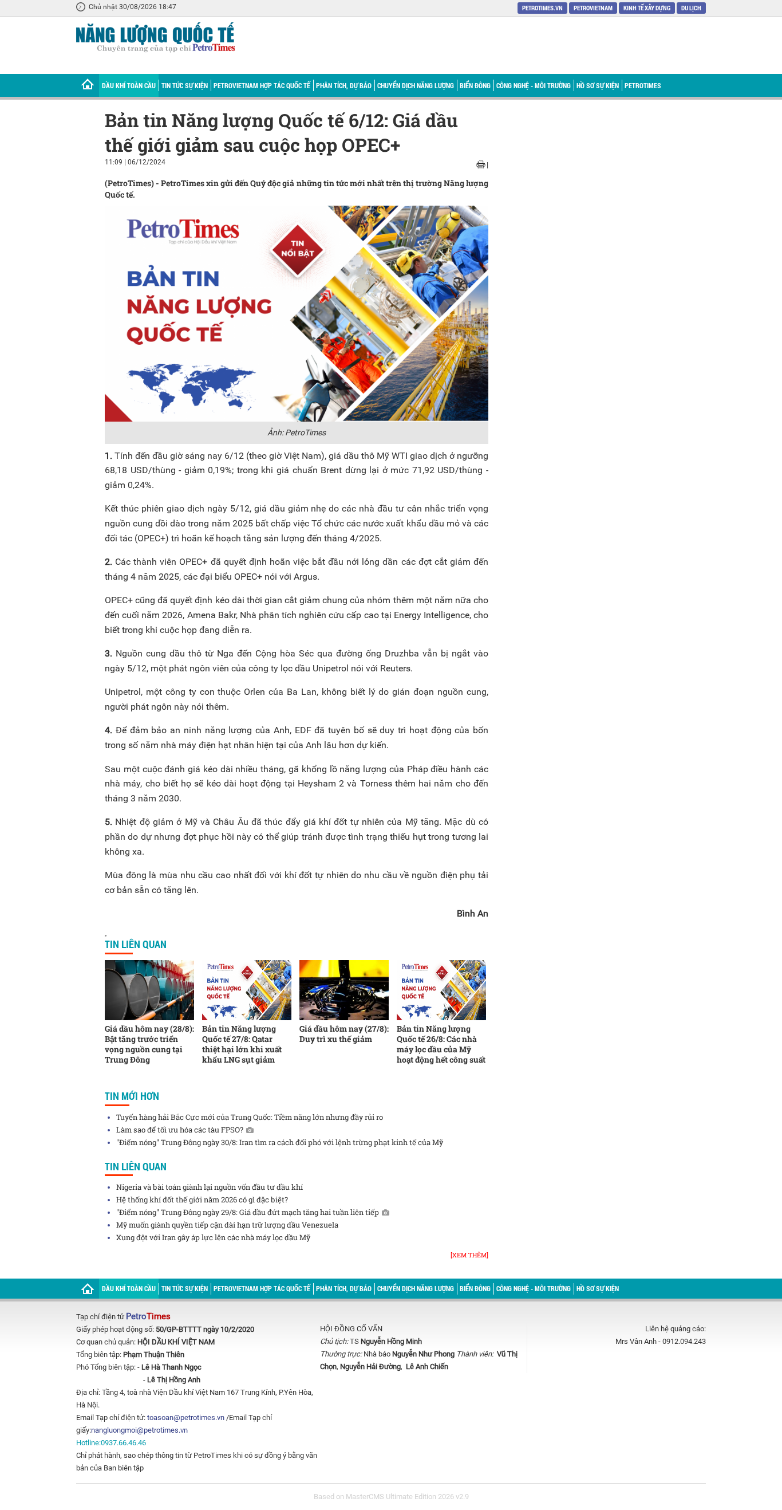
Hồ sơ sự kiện (597, 85)
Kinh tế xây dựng (646, 7)
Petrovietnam (593, 7)
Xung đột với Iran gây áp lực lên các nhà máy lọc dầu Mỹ (213, 1237)
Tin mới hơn (132, 1096)
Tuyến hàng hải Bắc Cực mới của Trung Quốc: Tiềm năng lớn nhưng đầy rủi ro (249, 1117)
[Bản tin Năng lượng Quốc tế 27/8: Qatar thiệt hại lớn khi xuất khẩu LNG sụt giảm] (246, 990)
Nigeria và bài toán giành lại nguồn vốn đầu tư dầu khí (209, 1187)
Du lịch (691, 7)
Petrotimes (643, 85)
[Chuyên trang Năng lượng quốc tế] (155, 38)
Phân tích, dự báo (344, 85)
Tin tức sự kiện (184, 85)
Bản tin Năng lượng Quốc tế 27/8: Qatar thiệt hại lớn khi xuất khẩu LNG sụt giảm (242, 1044)
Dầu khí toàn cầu (129, 85)
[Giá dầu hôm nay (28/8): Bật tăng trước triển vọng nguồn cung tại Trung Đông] (149, 990)
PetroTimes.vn (542, 7)
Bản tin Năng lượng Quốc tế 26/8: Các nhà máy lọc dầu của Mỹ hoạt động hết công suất (441, 1044)
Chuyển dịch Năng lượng (415, 85)
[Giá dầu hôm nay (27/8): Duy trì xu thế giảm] (344, 990)
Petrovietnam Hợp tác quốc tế (262, 85)
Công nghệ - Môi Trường (533, 85)
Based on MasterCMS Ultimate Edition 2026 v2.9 (391, 1496)
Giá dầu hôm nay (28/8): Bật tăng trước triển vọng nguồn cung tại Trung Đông (149, 1044)
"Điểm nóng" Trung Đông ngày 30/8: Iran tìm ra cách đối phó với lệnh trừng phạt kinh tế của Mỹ (279, 1142)
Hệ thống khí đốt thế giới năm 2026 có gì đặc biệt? (202, 1199)
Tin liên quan (136, 944)
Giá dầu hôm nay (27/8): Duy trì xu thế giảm (344, 1033)
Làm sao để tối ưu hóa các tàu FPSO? (179, 1129)
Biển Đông (475, 85)
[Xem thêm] (469, 1255)
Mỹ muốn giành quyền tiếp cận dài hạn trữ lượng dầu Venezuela (227, 1225)
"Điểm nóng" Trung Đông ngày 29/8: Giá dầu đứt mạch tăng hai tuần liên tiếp (247, 1212)
